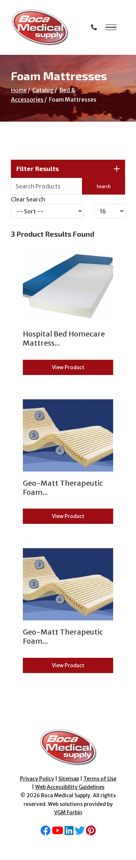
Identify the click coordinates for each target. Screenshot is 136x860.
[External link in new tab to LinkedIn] (69, 832)
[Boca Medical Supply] (40, 27)
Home (19, 90)
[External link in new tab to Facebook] (46, 832)
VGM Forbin (68, 812)
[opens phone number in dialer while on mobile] (94, 27)
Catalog (43, 90)
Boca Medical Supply (65, 795)
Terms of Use (99, 778)
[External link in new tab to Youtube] (57, 832)
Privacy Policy (37, 778)
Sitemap (68, 778)
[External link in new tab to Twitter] (80, 832)
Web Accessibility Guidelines (69, 787)
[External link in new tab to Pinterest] (91, 832)
